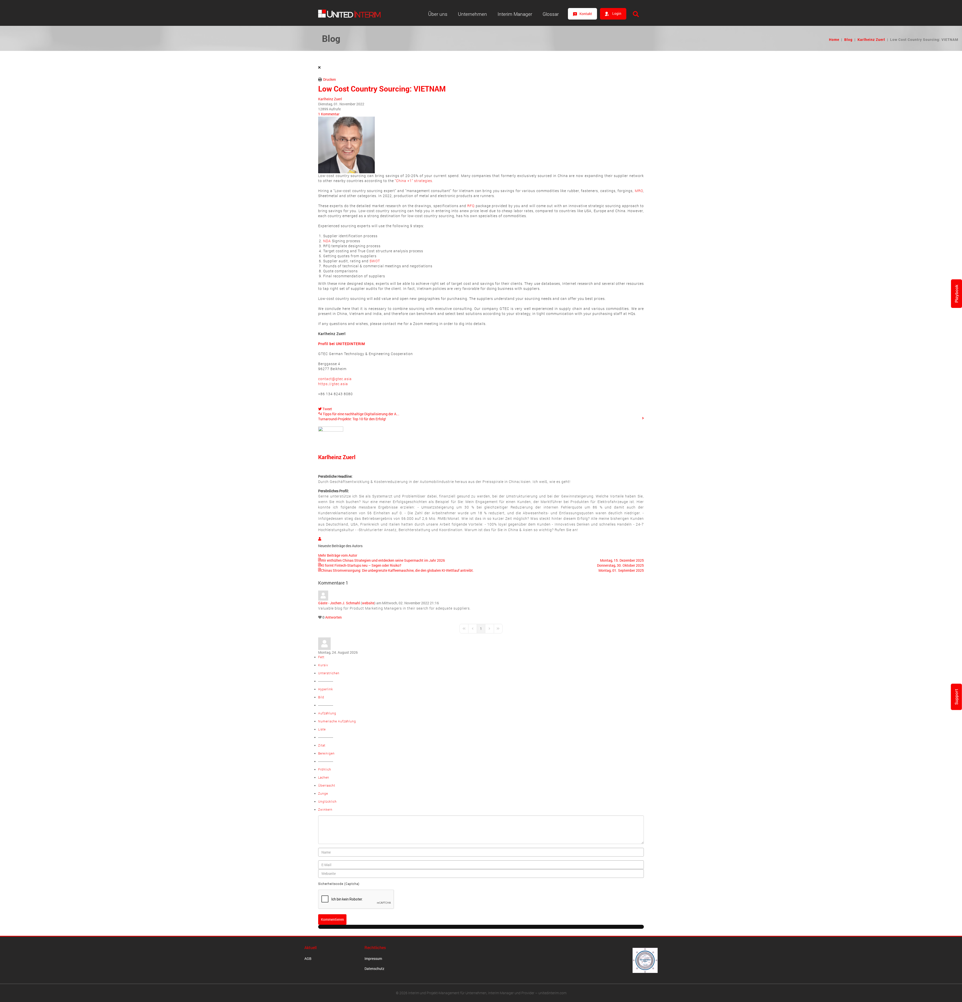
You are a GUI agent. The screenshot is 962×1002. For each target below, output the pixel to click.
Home (834, 39)
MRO (639, 190)
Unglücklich (327, 801)
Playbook (956, 294)
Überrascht (326, 785)
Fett (321, 657)
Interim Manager (515, 14)
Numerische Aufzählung (337, 721)
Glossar (551, 14)
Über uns (437, 14)
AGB (307, 958)
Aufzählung (327, 713)
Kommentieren (332, 919)
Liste (322, 729)
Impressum (373, 958)
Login (616, 13)
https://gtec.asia (335, 381)
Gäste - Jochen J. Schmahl (339, 603)
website (368, 603)
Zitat (321, 745)
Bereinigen (326, 753)
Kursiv (323, 665)
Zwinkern (325, 809)
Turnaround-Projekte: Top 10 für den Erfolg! (352, 418)
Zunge (323, 793)
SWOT (375, 261)
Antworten (333, 617)
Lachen (323, 777)
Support (956, 697)
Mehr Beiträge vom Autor (337, 555)
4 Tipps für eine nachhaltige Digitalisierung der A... (359, 413)
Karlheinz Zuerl (871, 39)
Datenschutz (374, 968)
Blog (848, 39)
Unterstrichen (328, 673)
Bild (321, 697)
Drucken (329, 79)
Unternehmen (472, 14)
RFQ (470, 205)
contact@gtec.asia (335, 378)
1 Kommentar (328, 114)
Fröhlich (324, 769)
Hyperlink (325, 689)
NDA (327, 240)
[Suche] (636, 14)
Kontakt (585, 13)
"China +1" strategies (413, 180)
